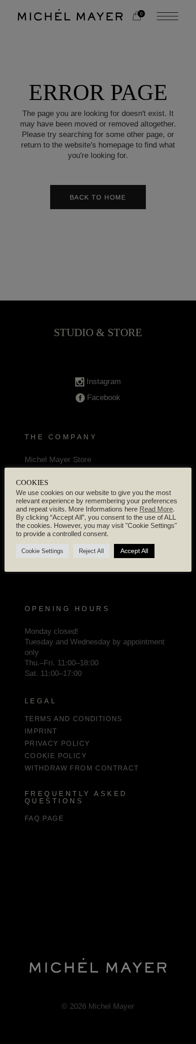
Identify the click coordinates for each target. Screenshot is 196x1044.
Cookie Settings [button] (42, 551)
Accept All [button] (134, 550)
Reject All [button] (91, 551)
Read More (156, 509)
